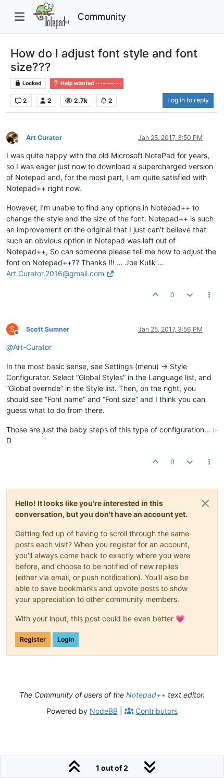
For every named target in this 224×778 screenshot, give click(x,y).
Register (33, 639)
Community (102, 16)
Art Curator (44, 138)
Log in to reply (188, 100)
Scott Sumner (47, 329)
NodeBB (104, 710)
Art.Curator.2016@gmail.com (55, 273)
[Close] (205, 503)
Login (65, 639)
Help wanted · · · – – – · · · (90, 83)
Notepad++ (146, 694)
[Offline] (16, 137)
